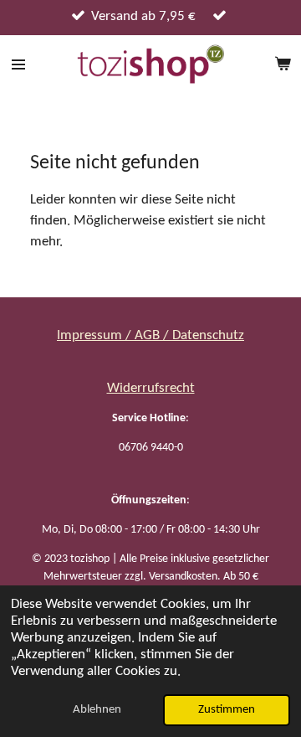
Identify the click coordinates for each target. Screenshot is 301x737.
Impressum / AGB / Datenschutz (150, 335)
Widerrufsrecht (151, 388)
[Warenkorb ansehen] (282, 64)
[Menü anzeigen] (18, 64)
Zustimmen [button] (226, 710)
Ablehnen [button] (97, 710)
